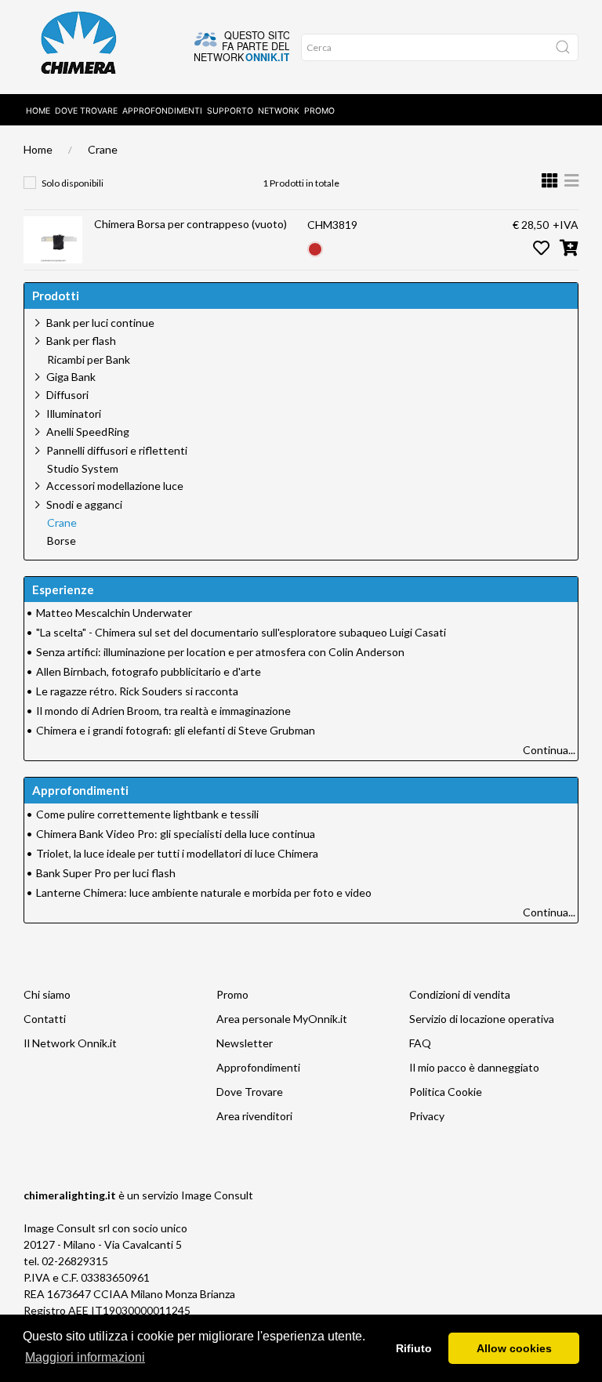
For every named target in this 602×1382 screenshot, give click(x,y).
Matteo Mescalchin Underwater (114, 612)
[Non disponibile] (315, 247)
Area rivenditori (254, 1116)
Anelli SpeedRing (87, 431)
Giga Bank (71, 376)
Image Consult (217, 1195)
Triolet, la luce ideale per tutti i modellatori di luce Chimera (177, 853)
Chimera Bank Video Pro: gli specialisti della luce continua (175, 833)
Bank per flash (81, 340)
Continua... (549, 749)
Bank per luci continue (100, 322)
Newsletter (244, 1043)
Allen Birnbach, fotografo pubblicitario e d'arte (148, 671)
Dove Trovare (249, 1091)
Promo (319, 111)
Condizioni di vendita (459, 994)
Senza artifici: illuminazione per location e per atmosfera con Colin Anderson (220, 651)
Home (38, 111)
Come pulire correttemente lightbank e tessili (147, 814)
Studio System (82, 468)
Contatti (45, 1018)
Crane (103, 149)
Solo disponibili (72, 183)
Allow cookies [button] (514, 1348)
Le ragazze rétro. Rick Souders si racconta (137, 691)
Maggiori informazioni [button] (85, 1357)
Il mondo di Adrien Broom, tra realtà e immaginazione (163, 710)
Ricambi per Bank (88, 360)
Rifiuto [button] (414, 1348)
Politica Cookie (445, 1091)
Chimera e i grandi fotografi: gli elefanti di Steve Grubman (175, 730)
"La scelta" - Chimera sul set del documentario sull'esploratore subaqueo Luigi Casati (241, 632)
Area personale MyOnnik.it (281, 1018)
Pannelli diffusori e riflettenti (116, 450)
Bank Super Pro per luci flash (106, 873)
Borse (61, 541)
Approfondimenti (162, 111)
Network (278, 111)
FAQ (420, 1043)
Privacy (426, 1116)
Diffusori (67, 394)
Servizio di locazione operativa (481, 1018)
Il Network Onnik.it (70, 1043)
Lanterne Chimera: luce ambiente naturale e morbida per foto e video (204, 892)
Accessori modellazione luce (114, 485)
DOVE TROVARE (86, 111)
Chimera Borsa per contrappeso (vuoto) (190, 223)
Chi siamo (47, 994)
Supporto (230, 111)
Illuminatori (73, 413)
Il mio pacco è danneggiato (474, 1067)
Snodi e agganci (84, 504)
